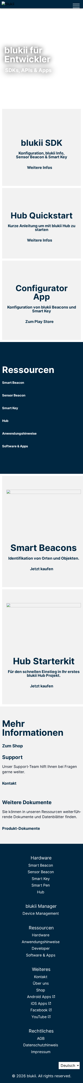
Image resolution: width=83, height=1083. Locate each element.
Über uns (41, 983)
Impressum (40, 1052)
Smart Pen (40, 885)
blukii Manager (41, 906)
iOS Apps (39, 1003)
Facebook (39, 1010)
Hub (40, 892)
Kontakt (40, 977)
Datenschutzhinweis (40, 1045)
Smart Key (41, 878)
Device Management (41, 913)
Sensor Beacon (41, 872)
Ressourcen (41, 927)
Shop (40, 990)
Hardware (41, 858)
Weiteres (41, 969)
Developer (41, 948)
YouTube (39, 1017)
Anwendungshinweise (41, 942)
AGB (40, 1038)
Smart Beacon (40, 865)
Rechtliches (41, 1031)
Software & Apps (40, 955)
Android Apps (39, 996)
